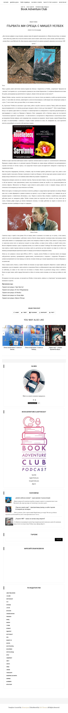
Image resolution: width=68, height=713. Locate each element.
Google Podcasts (34, 481)
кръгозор (9, 684)
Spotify (34, 475)
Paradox (8, 616)
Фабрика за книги (11, 675)
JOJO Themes (43, 707)
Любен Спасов (32, 30)
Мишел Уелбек (33, 22)
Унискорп (9, 672)
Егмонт (8, 628)
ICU (7, 601)
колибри (8, 681)
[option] (12, 338)
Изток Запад (10, 652)
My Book (8, 610)
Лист (7, 660)
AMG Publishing (10, 593)
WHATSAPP (44, 312)
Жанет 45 (9, 640)
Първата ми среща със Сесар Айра (13, 295)
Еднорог (8, 631)
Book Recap (62, 2)
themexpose (25, 707)
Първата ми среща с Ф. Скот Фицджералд (15, 290)
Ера (7, 637)
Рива (7, 666)
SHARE (17, 312)
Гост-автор (30, 7)
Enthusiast (9, 599)
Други (34, 484)
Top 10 (23, 7)
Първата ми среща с (42, 7)
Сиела (8, 669)
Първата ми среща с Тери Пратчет (12, 287)
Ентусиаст (9, 634)
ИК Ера (8, 643)
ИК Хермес (9, 649)
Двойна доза (14, 2)
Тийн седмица (25, 2)
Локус (8, 663)
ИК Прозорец (10, 646)
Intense (8, 604)
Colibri (8, 596)
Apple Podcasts (34, 478)
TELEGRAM (34, 312)
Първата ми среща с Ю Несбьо (11, 292)
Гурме (8, 625)
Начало (6, 2)
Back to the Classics (50, 2)
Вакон (8, 622)
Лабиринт (9, 658)
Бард (7, 619)
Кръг (7, 655)
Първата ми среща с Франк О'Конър (13, 298)
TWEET (25, 312)
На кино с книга (36, 2)
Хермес (8, 678)
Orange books (10, 613)
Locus (8, 607)
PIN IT (52, 312)
